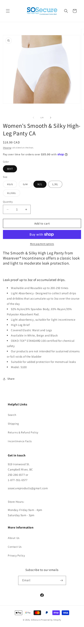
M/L (40, 184)
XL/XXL (13, 194)
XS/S (12, 185)
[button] (8, 11)
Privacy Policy (16, 555)
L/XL (55, 184)
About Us (14, 538)
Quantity (8, 201)
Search (12, 415)
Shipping (7, 147)
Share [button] (11, 378)
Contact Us (15, 546)
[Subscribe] (61, 580)
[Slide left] (33, 117)
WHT (10, 169)
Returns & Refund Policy (23, 432)
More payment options (42, 243)
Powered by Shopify (51, 619)
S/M (27, 185)
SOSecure (36, 619)
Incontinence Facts (20, 441)
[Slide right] (50, 117)
